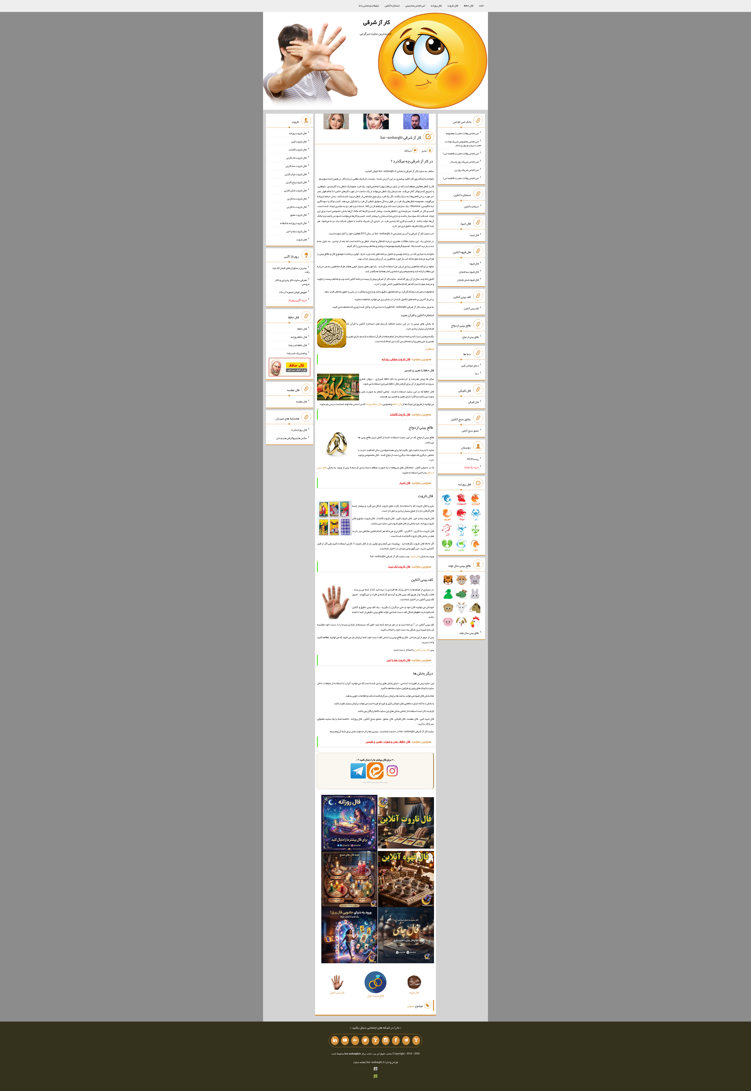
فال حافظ (468, 5)
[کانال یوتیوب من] (345, 1040)
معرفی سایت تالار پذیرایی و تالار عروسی (292, 282)
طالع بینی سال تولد (469, 633)
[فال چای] (406, 936)
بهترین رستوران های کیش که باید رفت (291, 269)
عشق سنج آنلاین (470, 430)
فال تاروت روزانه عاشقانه (293, 223)
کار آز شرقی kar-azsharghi (400, 137)
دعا (477, 373)
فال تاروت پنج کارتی (296, 182)
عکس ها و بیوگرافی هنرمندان (291, 438)
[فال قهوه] (406, 880)
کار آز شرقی (376, 22)
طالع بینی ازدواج (470, 337)
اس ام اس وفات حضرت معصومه (462, 133)
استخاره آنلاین (392, 5)
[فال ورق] (349, 936)
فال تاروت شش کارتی (295, 190)
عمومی (410, 1006)
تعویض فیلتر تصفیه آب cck (293, 292)
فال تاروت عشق (298, 215)
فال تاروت (452, 5)
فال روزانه (436, 5)
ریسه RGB (473, 459)
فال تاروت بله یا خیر (296, 231)
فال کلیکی (473, 402)
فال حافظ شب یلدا (297, 345)
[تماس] (375, 1040)
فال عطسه (301, 401)
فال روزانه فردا (299, 430)
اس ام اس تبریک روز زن (466, 170)
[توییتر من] (365, 1040)
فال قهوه (474, 263)
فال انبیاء (474, 235)
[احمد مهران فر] (416, 122)
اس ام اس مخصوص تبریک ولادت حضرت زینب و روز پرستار (463, 143)
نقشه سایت (359, 1062)
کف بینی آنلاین (422, 649)
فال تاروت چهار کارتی (296, 174)
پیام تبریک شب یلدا (297, 353)
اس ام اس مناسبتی (415, 5)
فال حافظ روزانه (374, 404)
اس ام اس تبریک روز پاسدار (464, 161)
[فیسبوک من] (396, 1040)
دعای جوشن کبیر (470, 365)
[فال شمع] (349, 880)
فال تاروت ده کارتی (297, 206)
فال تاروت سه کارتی (296, 166)
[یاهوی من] (416, 1040)
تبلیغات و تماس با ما (369, 5)
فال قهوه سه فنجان (469, 271)
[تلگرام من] (406, 1040)
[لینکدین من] (335, 1040)
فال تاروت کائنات (298, 149)
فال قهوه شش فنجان (468, 279)
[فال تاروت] (406, 824)
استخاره (430, 349)
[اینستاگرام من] (386, 1040)
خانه (481, 5)
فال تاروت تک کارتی (296, 157)
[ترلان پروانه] (376, 122)
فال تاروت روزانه (298, 133)
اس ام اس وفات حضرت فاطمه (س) (461, 153)
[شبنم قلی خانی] (336, 122)
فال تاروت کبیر (299, 141)
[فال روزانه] (349, 824)
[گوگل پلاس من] (355, 1040)
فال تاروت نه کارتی (297, 198)
